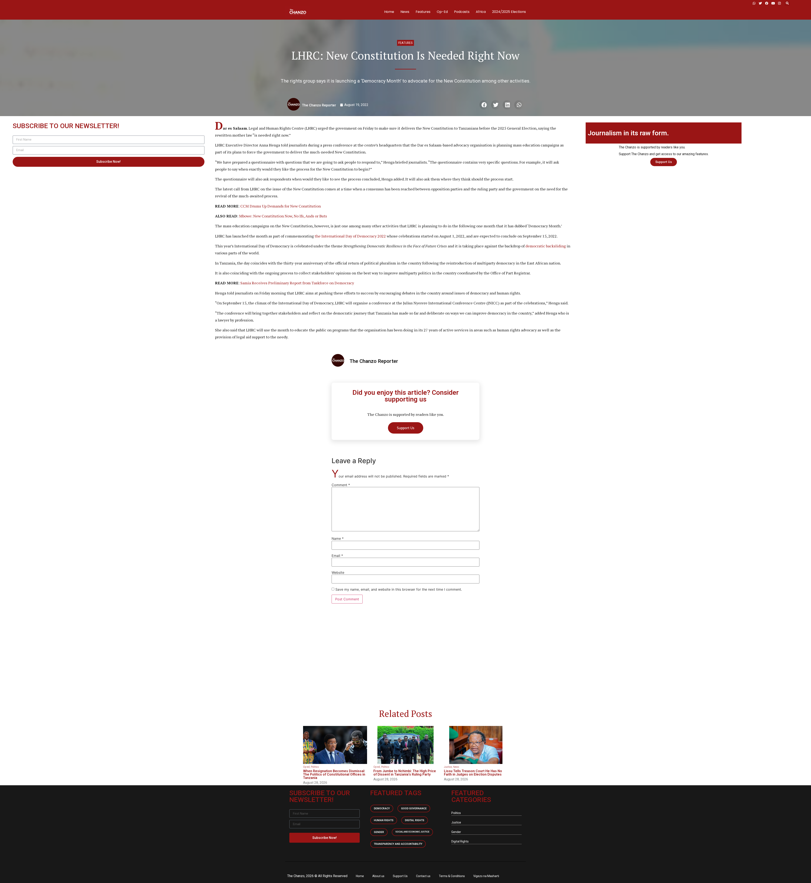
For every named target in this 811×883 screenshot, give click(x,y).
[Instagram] (779, 3)
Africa (481, 11)
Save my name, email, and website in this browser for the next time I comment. (398, 589)
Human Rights (383, 820)
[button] (787, 3)
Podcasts (461, 11)
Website (338, 572)
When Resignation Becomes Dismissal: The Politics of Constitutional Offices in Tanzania (334, 774)
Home (389, 11)
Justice (448, 766)
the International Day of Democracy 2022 (350, 236)
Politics (315, 766)
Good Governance (414, 808)
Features (423, 11)
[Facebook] (766, 3)
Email (337, 555)
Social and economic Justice (412, 832)
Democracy (382, 808)
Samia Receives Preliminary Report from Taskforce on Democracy (297, 282)
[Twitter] (760, 3)
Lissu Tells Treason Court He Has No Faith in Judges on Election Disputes (473, 772)
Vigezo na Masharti (486, 876)
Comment (341, 485)
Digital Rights (414, 820)
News (404, 11)
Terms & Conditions (452, 876)
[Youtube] (773, 3)
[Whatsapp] (754, 3)
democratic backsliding (545, 245)
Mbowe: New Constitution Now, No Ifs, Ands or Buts (283, 215)
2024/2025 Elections (509, 11)
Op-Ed (442, 11)
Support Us (400, 876)
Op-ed (306, 766)
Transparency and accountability (398, 843)
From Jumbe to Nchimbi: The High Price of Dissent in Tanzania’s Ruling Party (404, 772)
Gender (379, 832)
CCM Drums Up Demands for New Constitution (280, 206)
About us (378, 876)
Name (338, 538)
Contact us (423, 876)
